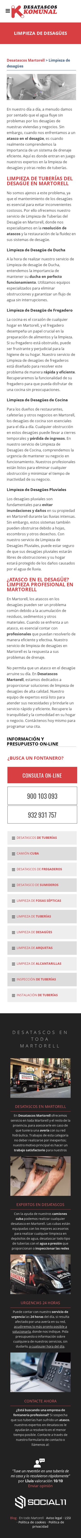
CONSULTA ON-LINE (42, 775)
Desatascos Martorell (26, 60)
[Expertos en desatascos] (40, 1194)
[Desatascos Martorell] (37, 17)
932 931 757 (42, 814)
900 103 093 (42, 796)
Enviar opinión (40, 1485)
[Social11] (40, 1501)
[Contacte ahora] (40, 1390)
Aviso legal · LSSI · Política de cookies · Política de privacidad (44, 1522)
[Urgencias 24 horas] (40, 1292)
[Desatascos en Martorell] (40, 1096)
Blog (13, 1518)
